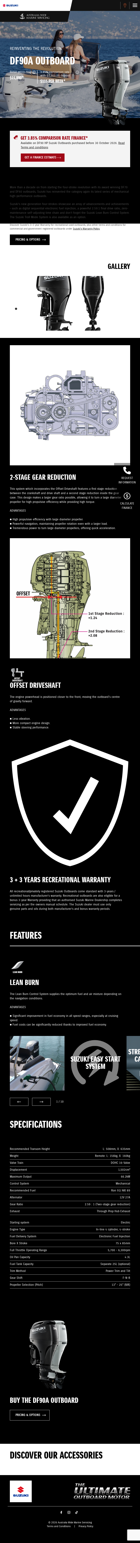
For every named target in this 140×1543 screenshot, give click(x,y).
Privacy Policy (86, 1526)
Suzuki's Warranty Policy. (86, 228)
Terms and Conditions (59, 1526)
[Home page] (10, 5)
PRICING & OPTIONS (27, 240)
